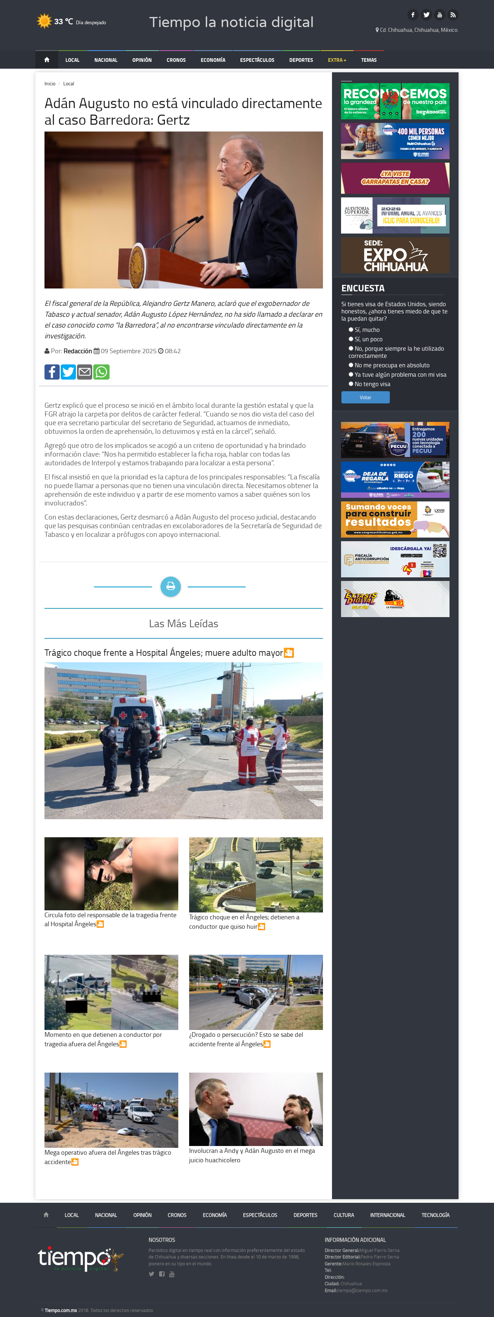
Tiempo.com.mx (61, 1310)
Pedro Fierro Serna (362, 1256)
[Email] (84, 371)
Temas (369, 60)
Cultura (344, 1214)
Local (72, 60)
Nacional (106, 60)
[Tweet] (68, 371)
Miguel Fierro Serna (362, 1250)
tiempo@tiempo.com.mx (356, 1290)
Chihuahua (343, 1283)
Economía (213, 60)
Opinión (142, 60)
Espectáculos (257, 60)
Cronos (176, 60)
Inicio (49, 83)
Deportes (301, 60)
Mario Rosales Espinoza (358, 1263)
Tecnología (436, 1214)
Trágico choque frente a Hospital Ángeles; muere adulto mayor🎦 (169, 652)
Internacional (387, 1214)
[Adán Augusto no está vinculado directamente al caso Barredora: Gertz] (52, 371)
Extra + (337, 60)
